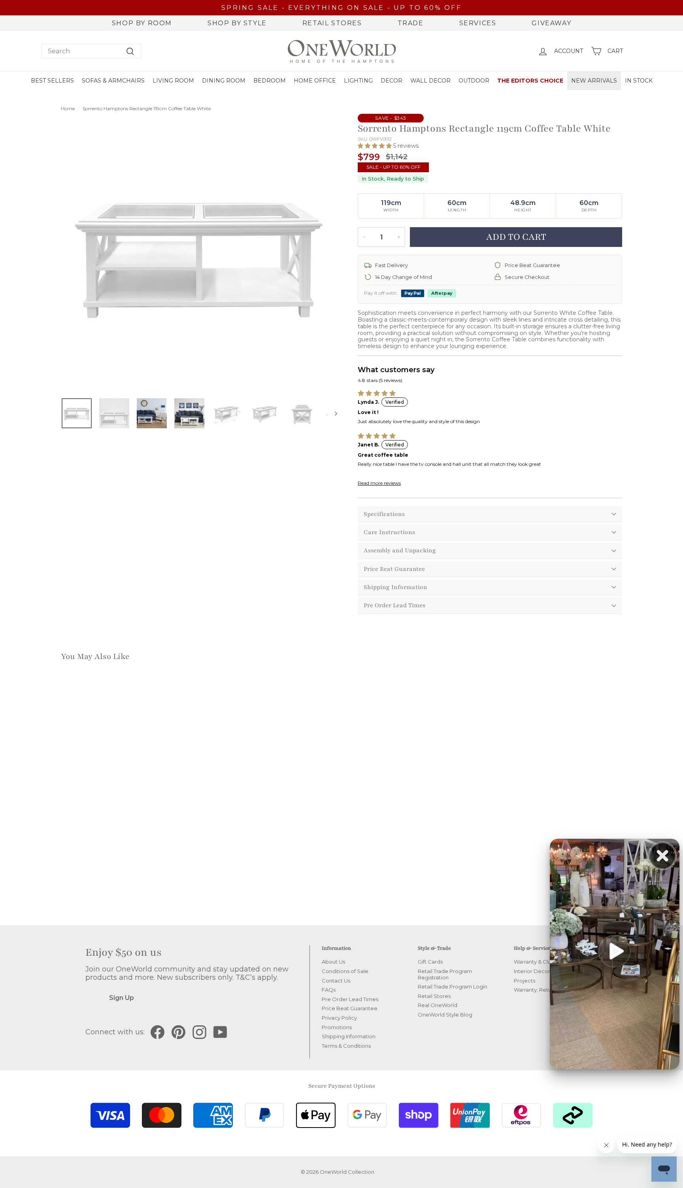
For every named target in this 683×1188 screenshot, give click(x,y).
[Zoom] (199, 253)
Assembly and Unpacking (400, 550)
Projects (524, 980)
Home (68, 108)
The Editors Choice (530, 80)
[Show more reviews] (381, 483)
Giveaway (551, 23)
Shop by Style (237, 23)
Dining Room (223, 80)
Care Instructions (389, 532)
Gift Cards (430, 961)
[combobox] (91, 51)
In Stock (639, 80)
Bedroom (269, 80)
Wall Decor (430, 80)
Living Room (173, 80)
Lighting (358, 80)
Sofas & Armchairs (113, 80)
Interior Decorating (538, 971)
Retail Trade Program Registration (445, 974)
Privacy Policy (339, 1018)
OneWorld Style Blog (445, 1014)
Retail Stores (332, 23)
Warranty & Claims (537, 961)
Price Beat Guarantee (394, 569)
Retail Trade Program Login (452, 986)
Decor (391, 80)
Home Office (315, 80)
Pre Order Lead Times (394, 605)
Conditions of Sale (345, 971)
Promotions (337, 1027)
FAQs (329, 990)
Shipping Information (395, 587)
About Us (333, 961)
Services (477, 23)
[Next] (332, 413)
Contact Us (336, 980)
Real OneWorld (437, 1005)
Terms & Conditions (346, 1046)
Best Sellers (52, 80)
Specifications (384, 514)
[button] (375, 145)
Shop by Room (142, 23)
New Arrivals (594, 80)
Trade (411, 23)
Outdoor (473, 80)
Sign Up (121, 998)
